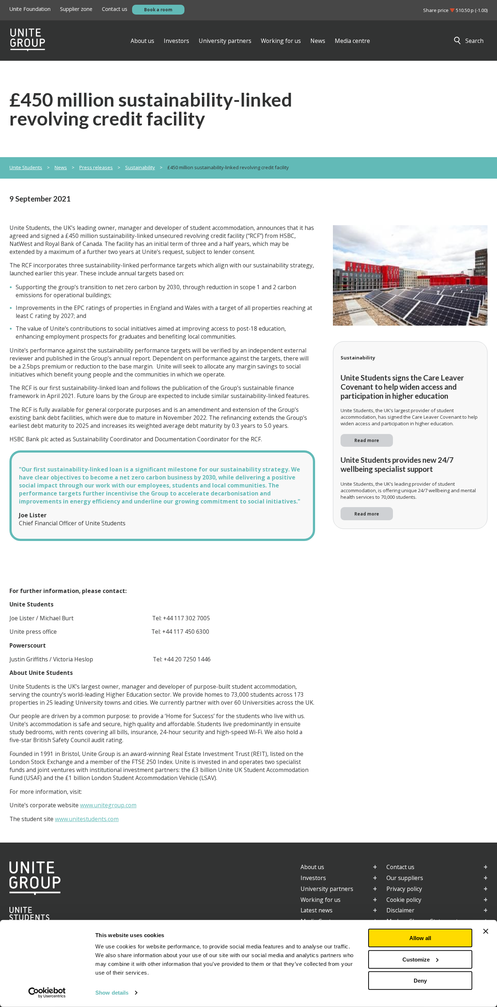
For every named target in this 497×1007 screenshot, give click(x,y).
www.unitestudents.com (87, 819)
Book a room (158, 9)
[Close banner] (485, 931)
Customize (416, 959)
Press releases (96, 167)
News (61, 167)
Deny (420, 981)
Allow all (420, 938)
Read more (366, 440)
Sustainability (140, 167)
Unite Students (25, 167)
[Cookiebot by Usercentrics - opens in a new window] (47, 992)
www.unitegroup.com (108, 805)
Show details (111, 993)
